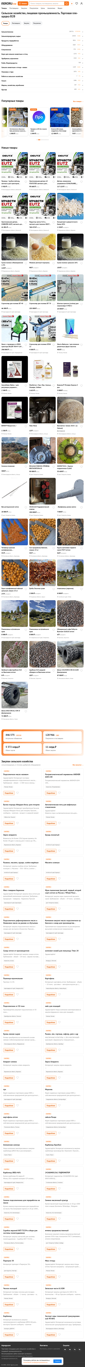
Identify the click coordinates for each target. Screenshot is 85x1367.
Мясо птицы (50, 1260)
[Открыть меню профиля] (81, 3)
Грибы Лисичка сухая (37, 588)
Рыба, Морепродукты (9, 63)
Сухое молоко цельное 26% (67, 263)
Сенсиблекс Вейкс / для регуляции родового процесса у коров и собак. (11, 386)
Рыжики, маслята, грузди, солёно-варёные (20, 862)
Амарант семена (10, 1061)
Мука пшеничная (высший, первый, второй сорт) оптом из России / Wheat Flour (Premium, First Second (63, 892)
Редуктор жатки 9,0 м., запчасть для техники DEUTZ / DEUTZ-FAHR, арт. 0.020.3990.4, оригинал (40, 223)
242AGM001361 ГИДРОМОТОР (57, 1172)
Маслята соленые (52, 862)
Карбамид (7, 1316)
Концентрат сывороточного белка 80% (67, 223)
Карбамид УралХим (53, 1145)
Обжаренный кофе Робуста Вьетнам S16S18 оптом (67, 630)
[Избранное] (77, 3)
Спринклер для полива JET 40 (12, 303)
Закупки (24, 8)
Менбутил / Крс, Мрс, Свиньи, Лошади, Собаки (40, 386)
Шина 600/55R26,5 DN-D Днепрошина (10, 712)
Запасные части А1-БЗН (55, 1288)
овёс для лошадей (52, 1006)
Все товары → (78, 101)
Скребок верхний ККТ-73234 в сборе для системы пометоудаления (20, 1231)
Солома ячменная (8, 466)
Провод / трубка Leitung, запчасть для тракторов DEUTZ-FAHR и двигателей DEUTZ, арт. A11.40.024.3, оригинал (11, 182)
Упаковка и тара (7, 72)
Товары (4, 8)
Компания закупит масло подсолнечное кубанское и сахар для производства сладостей (63, 923)
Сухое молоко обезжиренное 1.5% (12, 264)
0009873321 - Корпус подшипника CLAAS (65, 467)
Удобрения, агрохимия (9, 58)
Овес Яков (33, 426)
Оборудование (6, 45)
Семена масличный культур (56, 1200)
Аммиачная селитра (11, 1145)
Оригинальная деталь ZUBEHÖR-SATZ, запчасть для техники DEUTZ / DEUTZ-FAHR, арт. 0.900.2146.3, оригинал (12, 223)
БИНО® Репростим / (8, 426)
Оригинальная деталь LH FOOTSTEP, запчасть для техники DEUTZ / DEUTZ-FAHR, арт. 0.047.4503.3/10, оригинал (40, 182)
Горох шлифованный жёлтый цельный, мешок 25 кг (12, 589)
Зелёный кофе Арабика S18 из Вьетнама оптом (11, 671)
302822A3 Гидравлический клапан (39, 508)
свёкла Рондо (50, 1117)
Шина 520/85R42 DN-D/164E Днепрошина (68, 671)
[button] (66, 3)
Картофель (49, 978)
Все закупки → (78, 765)
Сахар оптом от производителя (16, 951)
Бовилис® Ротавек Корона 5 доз (67, 386)
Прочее (4, 90)
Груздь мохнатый (52, 835)
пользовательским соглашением (13, 1356)
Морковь (48, 1089)
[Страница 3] (41, 139)
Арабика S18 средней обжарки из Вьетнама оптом (39, 671)
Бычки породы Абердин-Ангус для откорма (21, 804)
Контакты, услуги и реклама (50, 1349)
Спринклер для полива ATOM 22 (40, 345)
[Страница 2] (39, 139)
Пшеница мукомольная (13, 978)
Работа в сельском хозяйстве (12, 76)
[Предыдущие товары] (4, 122)
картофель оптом (10, 1117)
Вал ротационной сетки (10, 507)
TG (75, 1349)
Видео (60, 8)
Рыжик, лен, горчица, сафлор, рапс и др (61, 1034)
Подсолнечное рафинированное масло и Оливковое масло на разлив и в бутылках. (20, 921)
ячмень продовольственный (57, 1230)
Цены (43, 8)
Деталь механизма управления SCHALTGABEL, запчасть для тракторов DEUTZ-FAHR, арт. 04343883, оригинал (67, 182)
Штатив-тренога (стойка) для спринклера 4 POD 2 (67, 304)
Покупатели (34, 8)
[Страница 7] (46, 139)
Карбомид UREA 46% (12, 1172)
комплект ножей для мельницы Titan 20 (61, 951)
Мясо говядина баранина (13, 890)
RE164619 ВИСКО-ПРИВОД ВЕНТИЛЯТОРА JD (39, 467)
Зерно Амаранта (52, 1061)
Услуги (3, 81)
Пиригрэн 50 (8, 1260)
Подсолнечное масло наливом (15, 774)
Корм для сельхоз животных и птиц (14, 54)
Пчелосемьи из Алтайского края (39, 630)
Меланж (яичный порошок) (39, 263)
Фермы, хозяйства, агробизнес (12, 85)
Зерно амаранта (10, 835)
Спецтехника (6, 50)
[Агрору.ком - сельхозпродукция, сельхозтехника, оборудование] (8, 3)
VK (65, 1349)
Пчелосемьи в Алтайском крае (10, 630)
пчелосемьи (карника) (65, 588)
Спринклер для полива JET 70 (40, 303)
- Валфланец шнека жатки (66, 507)
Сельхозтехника (7, 32)
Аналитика (51, 8)
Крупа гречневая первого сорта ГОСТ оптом (66, 549)
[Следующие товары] (81, 122)
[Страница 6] (45, 139)
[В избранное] (26, 182)
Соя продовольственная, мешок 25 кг (38, 549)
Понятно (57, 1361)
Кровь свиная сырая (11, 1034)
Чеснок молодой (10, 1288)
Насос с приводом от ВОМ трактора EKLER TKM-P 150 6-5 (12, 345)
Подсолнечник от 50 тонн (14, 1006)
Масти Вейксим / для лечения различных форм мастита (68, 345)
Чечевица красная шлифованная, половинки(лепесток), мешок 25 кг (12, 549)
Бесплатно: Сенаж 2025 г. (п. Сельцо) (67, 427)
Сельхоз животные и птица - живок (14, 67)
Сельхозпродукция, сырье (11, 36)
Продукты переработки (10, 41)
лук (4, 1089)
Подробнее (9, 793)
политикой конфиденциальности (35, 1362)
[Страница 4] (42, 139)
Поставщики (13, 8)
